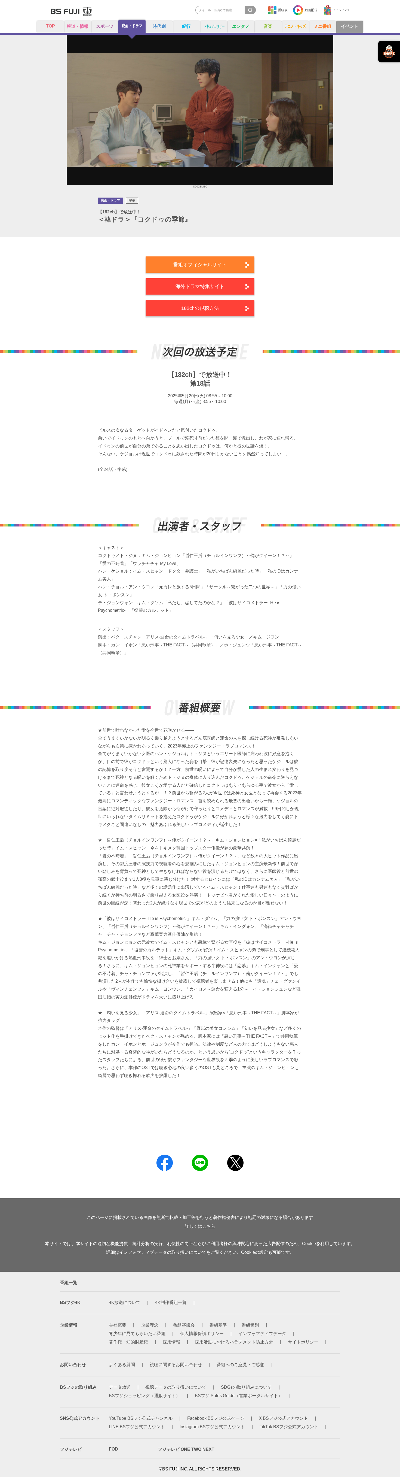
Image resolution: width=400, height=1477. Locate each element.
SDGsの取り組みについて (246, 1387)
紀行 (186, 26)
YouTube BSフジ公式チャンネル (141, 1418)
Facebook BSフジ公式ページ (215, 1418)
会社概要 (117, 1325)
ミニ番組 (322, 26)
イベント (349, 26)
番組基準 (218, 1325)
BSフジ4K (70, 1302)
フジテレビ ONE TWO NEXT (186, 1449)
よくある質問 (122, 1364)
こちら (208, 1226)
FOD (113, 1449)
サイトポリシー (303, 1342)
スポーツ (104, 26)
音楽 (268, 26)
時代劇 (159, 26)
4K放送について (124, 1302)
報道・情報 (77, 26)
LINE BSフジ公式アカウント (137, 1426)
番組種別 (250, 1325)
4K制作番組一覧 (171, 1302)
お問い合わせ (73, 1364)
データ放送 (120, 1387)
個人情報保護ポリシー (202, 1333)
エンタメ (241, 26)
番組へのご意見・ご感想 (240, 1364)
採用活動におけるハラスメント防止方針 (234, 1342)
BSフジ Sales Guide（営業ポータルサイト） (238, 1395)
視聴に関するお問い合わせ (176, 1364)
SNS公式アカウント (80, 1418)
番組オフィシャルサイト (200, 264)
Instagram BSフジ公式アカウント (212, 1426)
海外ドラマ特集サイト (200, 286)
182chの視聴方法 (200, 308)
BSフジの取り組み (78, 1387)
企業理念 (149, 1325)
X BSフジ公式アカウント (283, 1418)
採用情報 (171, 1342)
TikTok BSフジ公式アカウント (289, 1426)
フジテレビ (71, 1449)
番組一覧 (68, 1282)
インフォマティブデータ (143, 1252)
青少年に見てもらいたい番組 (137, 1333)
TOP (50, 26)
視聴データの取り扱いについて (175, 1387)
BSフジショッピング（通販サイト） (144, 1395)
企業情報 (68, 1325)
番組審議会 (184, 1325)
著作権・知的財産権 (128, 1342)
